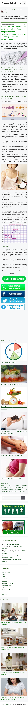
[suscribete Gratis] (14, 281)
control (10, 485)
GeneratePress (15, 705)
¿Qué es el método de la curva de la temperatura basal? (13, 35)
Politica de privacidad (7, 704)
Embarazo (5, 483)
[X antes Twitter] (13, 303)
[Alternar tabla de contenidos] (24, 24)
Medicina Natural (6, 585)
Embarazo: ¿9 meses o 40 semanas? (12, 455)
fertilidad (24, 485)
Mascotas (4, 581)
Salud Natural (5, 594)
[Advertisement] (14, 324)
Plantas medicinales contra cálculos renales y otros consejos (13, 552)
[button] (20, 3)
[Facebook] (13, 296)
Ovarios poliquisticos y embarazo (11, 478)
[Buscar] (23, 498)
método (11, 487)
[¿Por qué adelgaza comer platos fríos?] (14, 382)
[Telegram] (13, 309)
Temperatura (20, 487)
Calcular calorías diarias (13, 544)
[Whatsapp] (13, 290)
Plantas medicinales (7, 590)
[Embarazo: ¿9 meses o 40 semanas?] (14, 453)
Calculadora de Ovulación (8, 362)
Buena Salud (9, 3)
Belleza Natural (6, 572)
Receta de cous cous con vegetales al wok (13, 491)
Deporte (4, 574)
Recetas (4, 592)
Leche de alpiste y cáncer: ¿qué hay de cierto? (14, 489)
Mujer (3, 587)
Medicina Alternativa (7, 583)
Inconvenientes (7, 39)
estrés (17, 485)
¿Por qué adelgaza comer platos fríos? (12, 384)
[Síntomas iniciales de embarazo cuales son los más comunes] (14, 429)
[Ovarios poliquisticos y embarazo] (14, 476)
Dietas (3, 576)
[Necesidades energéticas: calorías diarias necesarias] (14, 405)
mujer (15, 487)
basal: (4, 485)
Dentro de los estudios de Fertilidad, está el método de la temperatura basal (13, 29)
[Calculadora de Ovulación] (14, 360)
